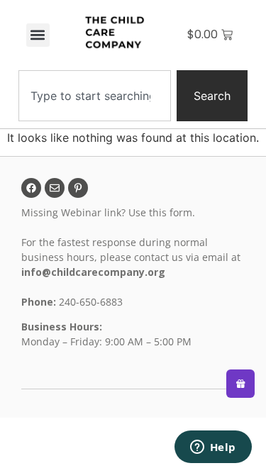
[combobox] (94, 95)
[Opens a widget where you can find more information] (213, 448)
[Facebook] (31, 188)
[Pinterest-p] (78, 188)
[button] (38, 35)
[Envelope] (55, 188)
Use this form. (163, 212)
